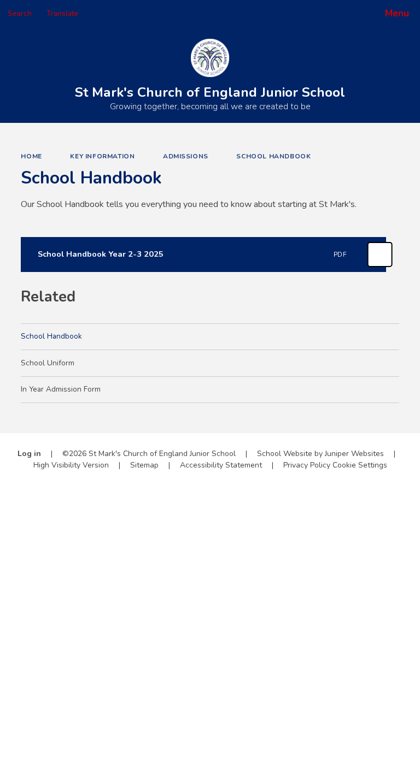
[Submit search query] (137, 10)
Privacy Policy (306, 465)
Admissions (185, 156)
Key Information (102, 156)
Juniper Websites (354, 453)
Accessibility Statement (221, 465)
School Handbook (273, 156)
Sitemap (144, 465)
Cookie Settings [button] (359, 465)
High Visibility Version (71, 465)
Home (31, 156)
